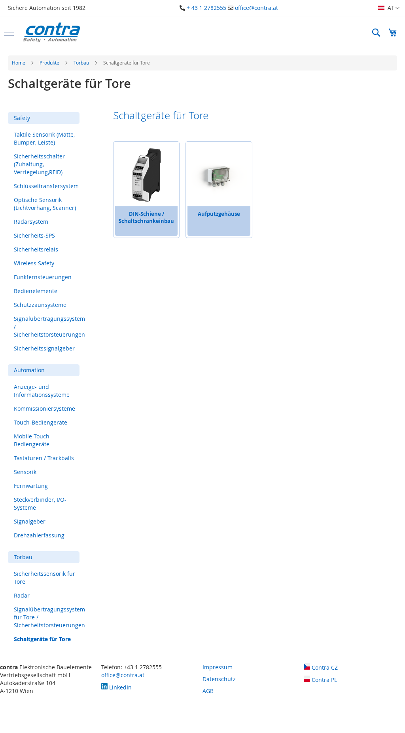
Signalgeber (29, 521)
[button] (388, 8)
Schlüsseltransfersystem (46, 186)
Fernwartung (31, 485)
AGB (208, 691)
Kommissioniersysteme (44, 408)
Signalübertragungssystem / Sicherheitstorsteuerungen (49, 326)
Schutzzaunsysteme (40, 304)
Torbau (82, 62)
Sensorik (25, 472)
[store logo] (51, 32)
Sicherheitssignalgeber (44, 348)
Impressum (217, 667)
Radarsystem (31, 221)
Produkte (50, 62)
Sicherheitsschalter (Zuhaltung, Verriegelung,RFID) (39, 164)
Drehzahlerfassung (39, 535)
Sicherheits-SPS (34, 235)
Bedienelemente (35, 291)
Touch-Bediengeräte (40, 422)
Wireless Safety (34, 263)
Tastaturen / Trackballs (44, 458)
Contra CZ (324, 667)
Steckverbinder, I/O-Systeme (40, 503)
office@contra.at (256, 7)
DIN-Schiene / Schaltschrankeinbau (146, 217)
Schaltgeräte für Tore (42, 639)
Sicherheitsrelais (36, 249)
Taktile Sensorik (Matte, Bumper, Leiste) (44, 138)
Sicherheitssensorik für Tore (44, 577)
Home (19, 62)
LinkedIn (120, 687)
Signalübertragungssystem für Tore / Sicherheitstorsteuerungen (49, 617)
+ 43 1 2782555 (206, 7)
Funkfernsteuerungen (43, 277)
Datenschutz (219, 679)
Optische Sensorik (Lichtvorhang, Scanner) (45, 203)
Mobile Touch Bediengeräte (31, 440)
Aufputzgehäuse (219, 213)
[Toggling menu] (9, 32)
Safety (22, 118)
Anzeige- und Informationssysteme (42, 390)
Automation (29, 370)
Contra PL (323, 679)
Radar (22, 595)
